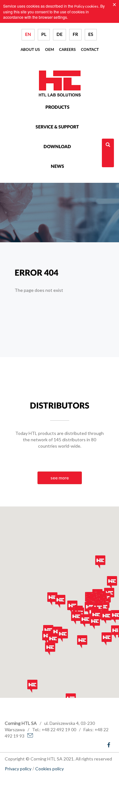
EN (28, 34)
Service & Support (57, 127)
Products (57, 107)
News (57, 166)
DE (59, 34)
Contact (90, 50)
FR (75, 34)
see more (59, 477)
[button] (106, 639)
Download (57, 147)
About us (30, 50)
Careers (67, 50)
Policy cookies (86, 6)
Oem (49, 50)
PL (43, 34)
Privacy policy (18, 768)
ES (90, 34)
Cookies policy (49, 768)
